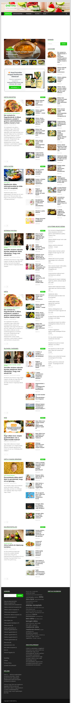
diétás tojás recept (29, 607)
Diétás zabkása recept (30, 609)
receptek (41, 629)
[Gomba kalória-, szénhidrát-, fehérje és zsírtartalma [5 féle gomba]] (30, 530)
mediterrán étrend (32, 629)
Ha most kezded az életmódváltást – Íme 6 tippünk (40, 397)
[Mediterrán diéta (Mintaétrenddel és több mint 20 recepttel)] (14, 175)
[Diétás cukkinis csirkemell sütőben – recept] (30, 110)
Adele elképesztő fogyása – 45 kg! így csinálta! (40, 247)
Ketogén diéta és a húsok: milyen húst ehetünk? (39, 515)
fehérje (27, 612)
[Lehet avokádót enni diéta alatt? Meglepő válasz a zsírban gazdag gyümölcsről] (30, 462)
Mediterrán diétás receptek (11, 614)
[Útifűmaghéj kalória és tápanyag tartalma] (30, 551)
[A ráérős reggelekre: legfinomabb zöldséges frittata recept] (52, 210)
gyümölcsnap (29, 614)
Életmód (14, 246)
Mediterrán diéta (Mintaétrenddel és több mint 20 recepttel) (13, 186)
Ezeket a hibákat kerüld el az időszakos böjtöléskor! (40, 181)
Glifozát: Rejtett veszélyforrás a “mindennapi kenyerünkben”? (40, 406)
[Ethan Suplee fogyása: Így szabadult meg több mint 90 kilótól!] (30, 234)
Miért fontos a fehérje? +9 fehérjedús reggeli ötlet (39, 485)
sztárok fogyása (30, 634)
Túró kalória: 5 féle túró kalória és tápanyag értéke (40, 563)
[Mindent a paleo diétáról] (30, 211)
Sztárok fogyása (8, 652)
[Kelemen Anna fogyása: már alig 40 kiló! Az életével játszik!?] (30, 254)
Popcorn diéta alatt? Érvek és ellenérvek (39, 476)
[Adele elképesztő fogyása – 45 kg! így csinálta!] (30, 245)
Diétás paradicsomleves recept (31, 601)
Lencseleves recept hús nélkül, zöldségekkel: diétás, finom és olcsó (62, 201)
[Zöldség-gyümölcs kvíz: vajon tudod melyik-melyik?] (30, 443)
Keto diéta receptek (9, 647)
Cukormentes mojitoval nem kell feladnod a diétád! (39, 155)
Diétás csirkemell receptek (12, 49)
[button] (43, 49)
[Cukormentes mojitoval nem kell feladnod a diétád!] (30, 153)
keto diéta (30, 618)
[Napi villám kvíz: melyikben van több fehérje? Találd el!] (30, 433)
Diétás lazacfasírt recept (39, 599)
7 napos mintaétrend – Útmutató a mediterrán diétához (39, 375)
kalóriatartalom (8, 543)
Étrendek (28, 13)
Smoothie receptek (9, 617)
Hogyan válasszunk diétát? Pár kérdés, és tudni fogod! (40, 191)
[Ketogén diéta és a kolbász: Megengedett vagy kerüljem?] (30, 504)
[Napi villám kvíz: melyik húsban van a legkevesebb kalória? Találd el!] (30, 421)
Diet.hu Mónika (16, 257)
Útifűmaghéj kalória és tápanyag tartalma (39, 553)
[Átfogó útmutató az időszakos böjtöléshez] (30, 218)
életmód (39, 638)
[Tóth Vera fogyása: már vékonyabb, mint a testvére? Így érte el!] (30, 264)
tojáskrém (37, 636)
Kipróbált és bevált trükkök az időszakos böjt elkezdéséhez (39, 202)
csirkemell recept (30, 593)
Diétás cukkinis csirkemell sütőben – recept (40, 111)
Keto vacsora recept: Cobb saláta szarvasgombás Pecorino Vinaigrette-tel (40, 144)
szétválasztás (28, 636)
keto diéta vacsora (38, 618)
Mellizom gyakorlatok (10, 637)
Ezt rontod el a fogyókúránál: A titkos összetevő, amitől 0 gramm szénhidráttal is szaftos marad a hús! (12, 119)
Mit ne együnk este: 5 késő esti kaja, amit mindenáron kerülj (40, 495)
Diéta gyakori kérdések (9, 475)
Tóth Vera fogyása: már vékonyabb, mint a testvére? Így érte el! (40, 267)
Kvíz (5, 434)
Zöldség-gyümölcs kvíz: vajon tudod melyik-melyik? (39, 445)
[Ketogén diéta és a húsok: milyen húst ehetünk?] (30, 513)
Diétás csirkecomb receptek (12, 604)
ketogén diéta (32, 621)
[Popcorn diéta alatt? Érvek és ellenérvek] (30, 475)
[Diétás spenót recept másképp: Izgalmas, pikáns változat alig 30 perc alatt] (52, 131)
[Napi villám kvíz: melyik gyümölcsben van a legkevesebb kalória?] (14, 426)
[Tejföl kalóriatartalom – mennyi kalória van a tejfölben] (30, 570)
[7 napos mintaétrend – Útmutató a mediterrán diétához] (30, 372)
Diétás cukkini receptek (24, 49)
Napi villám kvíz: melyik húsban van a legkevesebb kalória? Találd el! (40, 424)
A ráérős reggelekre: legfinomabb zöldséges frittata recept (61, 212)
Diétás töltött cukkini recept (38, 607)
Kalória (37, 13)
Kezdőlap (8, 13)
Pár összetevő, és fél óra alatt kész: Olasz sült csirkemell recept (56, 350)
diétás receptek (34, 605)
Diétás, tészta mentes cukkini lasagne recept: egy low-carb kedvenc (39, 121)
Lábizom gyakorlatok (10, 634)
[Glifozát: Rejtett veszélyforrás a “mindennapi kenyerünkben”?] (30, 404)
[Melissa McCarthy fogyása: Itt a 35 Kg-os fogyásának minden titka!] (30, 275)
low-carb (28, 625)
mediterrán (34, 625)
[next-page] (7, 161)
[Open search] (66, 13)
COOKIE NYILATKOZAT (10, 665)
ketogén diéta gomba (30, 623)
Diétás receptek (17, 13)
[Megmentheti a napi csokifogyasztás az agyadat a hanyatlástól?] (30, 383)
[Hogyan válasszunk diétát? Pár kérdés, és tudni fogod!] (30, 189)
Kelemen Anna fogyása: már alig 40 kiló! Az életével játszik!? (40, 257)
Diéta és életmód (8, 113)
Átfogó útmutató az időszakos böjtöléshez (40, 220)
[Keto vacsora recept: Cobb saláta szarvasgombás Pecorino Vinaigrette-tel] (30, 140)
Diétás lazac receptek (10, 612)
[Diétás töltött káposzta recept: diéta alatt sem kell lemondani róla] (52, 145)
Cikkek (6, 660)
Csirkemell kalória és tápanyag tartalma (38, 543)
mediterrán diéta (32, 627)
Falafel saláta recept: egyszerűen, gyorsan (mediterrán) (61, 168)
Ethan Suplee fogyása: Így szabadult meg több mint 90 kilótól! (39, 236)
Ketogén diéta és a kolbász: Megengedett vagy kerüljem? (39, 506)
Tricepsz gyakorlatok (9, 639)
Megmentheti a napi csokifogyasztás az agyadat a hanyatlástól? (40, 386)
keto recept (37, 623)
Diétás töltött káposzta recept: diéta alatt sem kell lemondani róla (62, 147)
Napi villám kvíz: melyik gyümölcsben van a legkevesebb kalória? (13, 438)
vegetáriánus (29, 638)
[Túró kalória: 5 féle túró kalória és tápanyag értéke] (30, 560)
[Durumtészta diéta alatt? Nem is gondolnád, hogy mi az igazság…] (14, 468)
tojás (33, 636)
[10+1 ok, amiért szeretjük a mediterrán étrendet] (30, 169)
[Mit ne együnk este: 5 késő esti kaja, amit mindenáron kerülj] (30, 493)
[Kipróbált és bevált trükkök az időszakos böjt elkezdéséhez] (30, 200)
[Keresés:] (57, 43)
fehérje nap (31, 612)
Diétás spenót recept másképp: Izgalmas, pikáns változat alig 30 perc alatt (61, 135)
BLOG (44, 13)
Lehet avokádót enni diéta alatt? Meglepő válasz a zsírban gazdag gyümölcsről (40, 466)
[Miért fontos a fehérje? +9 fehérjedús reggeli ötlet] (30, 483)
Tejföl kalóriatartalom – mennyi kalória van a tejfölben (40, 572)
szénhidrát (36, 634)
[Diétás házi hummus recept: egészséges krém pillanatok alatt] (30, 129)
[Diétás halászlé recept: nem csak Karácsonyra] (30, 100)
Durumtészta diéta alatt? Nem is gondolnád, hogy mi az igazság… (13, 479)
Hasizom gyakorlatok (10, 629)
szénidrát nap (42, 634)
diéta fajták (30, 599)
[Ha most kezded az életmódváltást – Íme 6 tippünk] (30, 394)
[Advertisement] (35, 25)
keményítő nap (39, 616)
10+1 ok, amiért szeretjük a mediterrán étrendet (39, 172)
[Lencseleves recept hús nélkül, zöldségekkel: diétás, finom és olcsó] (52, 197)
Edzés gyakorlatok (9, 628)
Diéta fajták (7, 182)
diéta (41, 597)
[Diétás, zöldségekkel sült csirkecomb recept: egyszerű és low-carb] (52, 176)
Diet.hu (16, 56)
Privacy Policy (8, 663)
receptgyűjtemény (30, 631)
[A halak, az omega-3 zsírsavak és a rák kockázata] (30, 352)
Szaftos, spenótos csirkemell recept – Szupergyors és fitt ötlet (56, 363)
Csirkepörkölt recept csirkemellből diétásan (34, 594)
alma (30, 591)
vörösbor (35, 638)
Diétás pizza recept (29, 602)
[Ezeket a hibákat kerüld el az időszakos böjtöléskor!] (30, 179)
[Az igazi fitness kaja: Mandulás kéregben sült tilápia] (52, 187)
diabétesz (36, 597)
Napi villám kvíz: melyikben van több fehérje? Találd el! (40, 435)
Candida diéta (35, 591)
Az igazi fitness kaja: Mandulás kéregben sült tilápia (61, 190)
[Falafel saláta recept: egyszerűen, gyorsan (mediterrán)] (52, 165)
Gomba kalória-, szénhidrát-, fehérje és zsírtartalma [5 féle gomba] (40, 533)
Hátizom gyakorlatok (10, 632)
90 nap (27, 591)
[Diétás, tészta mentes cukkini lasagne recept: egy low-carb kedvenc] (30, 118)
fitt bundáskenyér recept (39, 612)
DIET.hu (11, 5)
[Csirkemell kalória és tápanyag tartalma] (30, 541)
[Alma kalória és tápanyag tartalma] (14, 536)
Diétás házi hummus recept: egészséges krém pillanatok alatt (40, 132)
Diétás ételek (7, 625)
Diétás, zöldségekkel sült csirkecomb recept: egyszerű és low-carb (62, 179)
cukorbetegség (30, 597)
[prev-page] (5, 161)
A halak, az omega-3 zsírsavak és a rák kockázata (39, 354)
